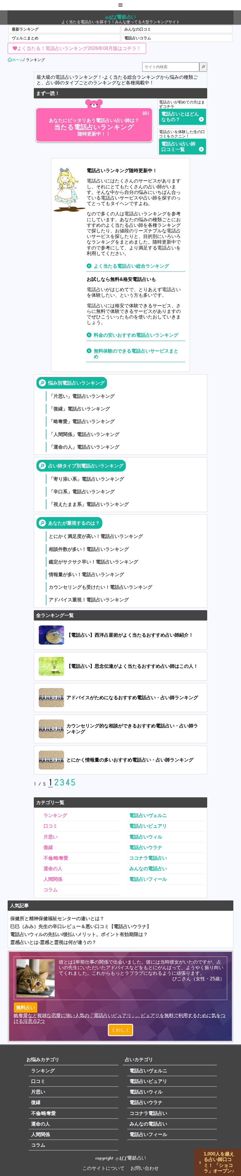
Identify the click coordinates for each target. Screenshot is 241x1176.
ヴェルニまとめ (25, 38)
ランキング (55, 815)
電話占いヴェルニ (148, 815)
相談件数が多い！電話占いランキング (89, 549)
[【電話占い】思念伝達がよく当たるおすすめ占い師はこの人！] (120, 666)
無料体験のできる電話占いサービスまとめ (136, 353)
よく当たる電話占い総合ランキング (131, 266)
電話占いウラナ (145, 847)
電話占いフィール (148, 879)
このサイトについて (103, 1168)
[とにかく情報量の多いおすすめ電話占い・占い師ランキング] (120, 760)
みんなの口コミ (137, 29)
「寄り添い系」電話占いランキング (86, 479)
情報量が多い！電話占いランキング (86, 574)
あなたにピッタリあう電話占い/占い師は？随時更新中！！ (94, 127)
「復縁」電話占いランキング (79, 408)
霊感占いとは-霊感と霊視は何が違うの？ (53, 942)
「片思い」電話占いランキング (82, 396)
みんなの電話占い (148, 868)
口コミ (50, 825)
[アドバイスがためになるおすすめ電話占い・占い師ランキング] (120, 697)
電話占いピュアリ (148, 825)
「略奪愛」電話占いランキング (82, 421)
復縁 (48, 847)
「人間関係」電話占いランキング (84, 434)
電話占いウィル (145, 836)
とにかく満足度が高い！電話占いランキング (96, 536)
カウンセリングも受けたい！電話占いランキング (100, 587)
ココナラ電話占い (148, 857)
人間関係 (52, 879)
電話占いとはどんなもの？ (180, 116)
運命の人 (52, 868)
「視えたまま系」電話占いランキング (89, 504)
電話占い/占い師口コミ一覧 (178, 146)
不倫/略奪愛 (55, 857)
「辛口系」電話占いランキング (82, 491)
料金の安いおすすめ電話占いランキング (136, 335)
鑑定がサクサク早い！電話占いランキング (93, 561)
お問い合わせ (144, 1168)
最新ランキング (25, 29)
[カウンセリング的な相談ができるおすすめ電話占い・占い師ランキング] (120, 729)
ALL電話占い (120, 16)
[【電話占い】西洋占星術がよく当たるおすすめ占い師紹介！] (120, 635)
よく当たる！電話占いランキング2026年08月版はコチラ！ (79, 48)
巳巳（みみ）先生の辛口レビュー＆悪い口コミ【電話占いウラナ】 (80, 926)
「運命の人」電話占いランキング (84, 446)
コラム (50, 889)
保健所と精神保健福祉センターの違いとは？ (57, 918)
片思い (50, 836)
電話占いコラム (137, 38)
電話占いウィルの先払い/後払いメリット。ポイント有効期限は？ (79, 934)
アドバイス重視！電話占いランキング (89, 599)
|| (200, 1162)
